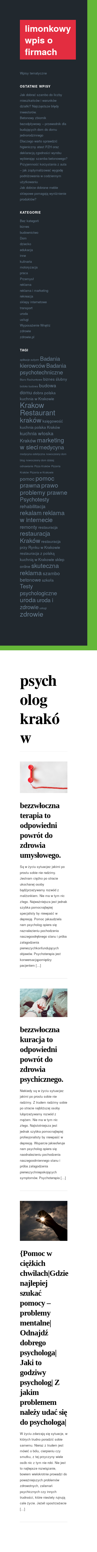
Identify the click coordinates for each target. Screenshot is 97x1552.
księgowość (53, 421)
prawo (49, 485)
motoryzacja (29, 267)
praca (24, 272)
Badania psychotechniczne (43, 368)
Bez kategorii (29, 220)
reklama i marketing (34, 290)
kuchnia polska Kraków (40, 427)
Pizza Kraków (42, 466)
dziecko (25, 243)
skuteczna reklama (39, 569)
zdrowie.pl (27, 336)
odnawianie (26, 466)
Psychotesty (34, 499)
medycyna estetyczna (32, 454)
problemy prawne (43, 492)
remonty (28, 526)
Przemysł (27, 278)
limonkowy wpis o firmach (48, 40)
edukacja (26, 249)
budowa (33, 386)
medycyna (51, 447)
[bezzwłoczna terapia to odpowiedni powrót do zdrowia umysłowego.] (43, 777)
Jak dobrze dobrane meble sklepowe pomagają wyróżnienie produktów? (43, 193)
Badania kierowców (40, 361)
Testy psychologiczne (38, 589)
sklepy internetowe (33, 301)
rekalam (31, 512)
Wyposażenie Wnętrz (35, 325)
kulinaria (26, 261)
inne (23, 255)
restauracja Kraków (35, 536)
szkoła (48, 580)
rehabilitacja (33, 506)
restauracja (48, 527)
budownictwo (29, 232)
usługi (24, 319)
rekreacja (26, 296)
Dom (23, 238)
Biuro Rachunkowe (31, 379)
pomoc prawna (37, 481)
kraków (31, 420)
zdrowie (25, 331)
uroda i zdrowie (36, 603)
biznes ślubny (55, 379)
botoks (24, 386)
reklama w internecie (42, 516)
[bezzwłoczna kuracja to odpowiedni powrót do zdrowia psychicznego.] (43, 1003)
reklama (25, 284)
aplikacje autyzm (29, 360)
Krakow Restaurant (37, 408)
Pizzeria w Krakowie (41, 472)
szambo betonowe (40, 576)
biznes (24, 226)
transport (26, 307)
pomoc (27, 478)
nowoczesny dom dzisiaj (40, 460)
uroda (24, 313)
